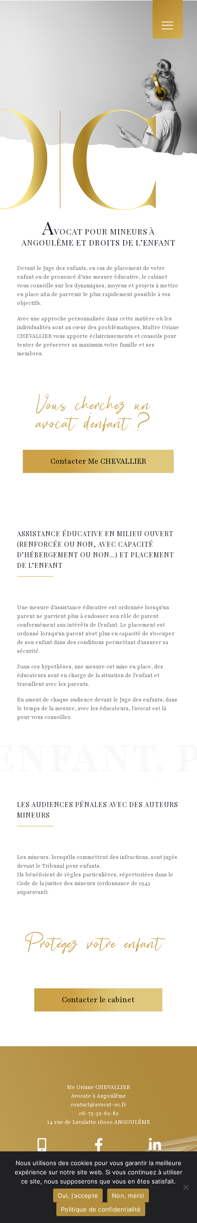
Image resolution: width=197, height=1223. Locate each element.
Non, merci (128, 1195)
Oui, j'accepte (78, 1195)
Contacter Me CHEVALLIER (98, 461)
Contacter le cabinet (98, 1000)
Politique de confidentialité (101, 1209)
